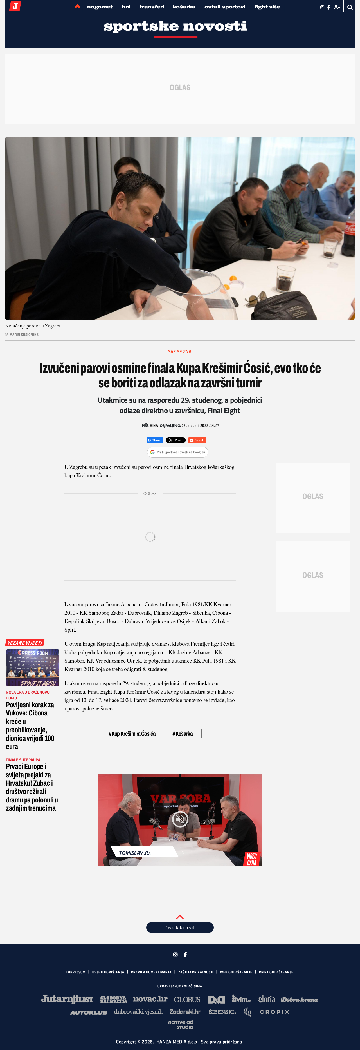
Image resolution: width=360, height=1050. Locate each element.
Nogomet (100, 7)
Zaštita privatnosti (195, 972)
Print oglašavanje (276, 972)
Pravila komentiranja (151, 972)
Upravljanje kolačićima (180, 986)
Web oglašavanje (236, 972)
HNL (126, 7)
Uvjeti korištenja (108, 972)
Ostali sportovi (225, 7)
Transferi (152, 7)
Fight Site (267, 7)
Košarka (184, 7)
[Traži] (350, 7)
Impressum (76, 972)
